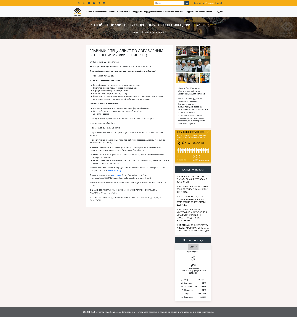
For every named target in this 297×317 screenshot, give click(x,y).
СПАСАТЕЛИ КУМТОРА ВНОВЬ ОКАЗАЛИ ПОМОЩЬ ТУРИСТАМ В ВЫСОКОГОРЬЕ (192, 179)
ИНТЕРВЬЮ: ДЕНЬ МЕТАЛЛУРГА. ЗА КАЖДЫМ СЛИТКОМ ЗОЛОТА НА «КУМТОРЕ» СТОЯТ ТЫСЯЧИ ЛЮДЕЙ (193, 228)
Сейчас (193, 247)
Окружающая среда (195, 11)
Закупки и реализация (119, 11)
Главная (135, 32)
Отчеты (209, 11)
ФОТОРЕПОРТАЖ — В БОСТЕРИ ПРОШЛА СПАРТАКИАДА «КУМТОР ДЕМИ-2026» (192, 189)
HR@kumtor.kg (114, 170)
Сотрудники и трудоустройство (146, 11)
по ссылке (117, 175)
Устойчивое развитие (173, 11)
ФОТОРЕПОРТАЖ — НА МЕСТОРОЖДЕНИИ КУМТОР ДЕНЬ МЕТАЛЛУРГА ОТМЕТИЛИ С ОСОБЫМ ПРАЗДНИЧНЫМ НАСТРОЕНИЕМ (192, 215)
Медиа (219, 11)
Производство (99, 11)
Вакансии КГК (159, 32)
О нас (88, 11)
